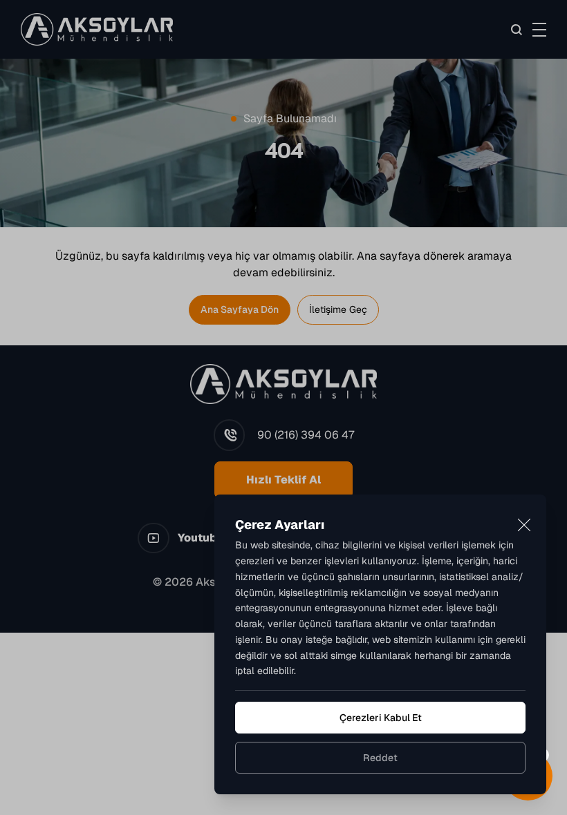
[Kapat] (524, 525)
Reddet (380, 757)
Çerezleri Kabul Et (381, 717)
